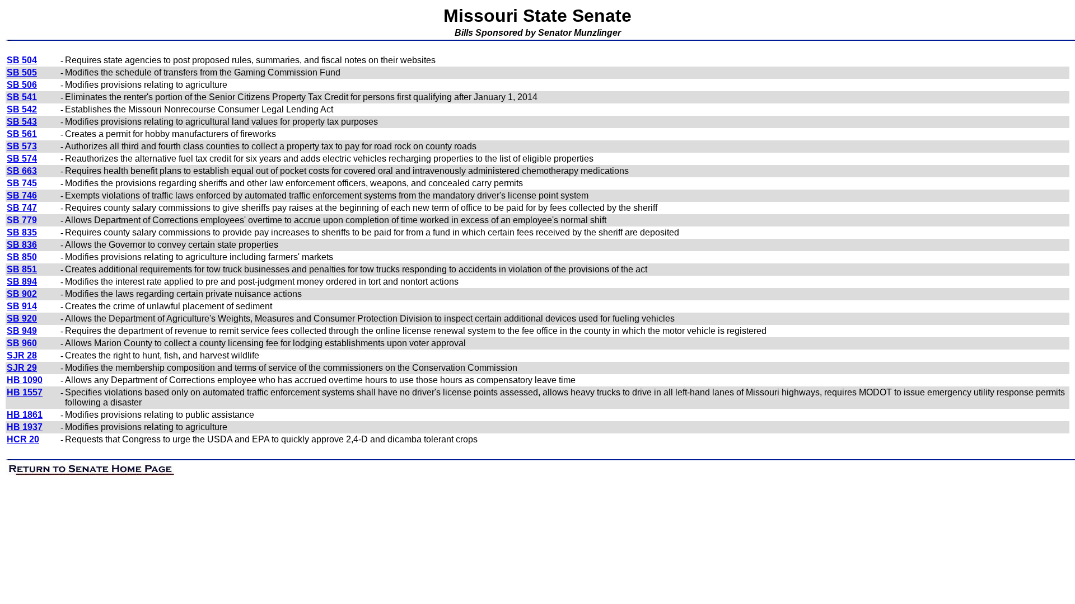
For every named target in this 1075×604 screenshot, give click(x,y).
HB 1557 (25, 392)
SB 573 (22, 146)
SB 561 (22, 134)
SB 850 (22, 257)
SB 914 (22, 306)
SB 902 (22, 294)
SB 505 (22, 72)
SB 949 (22, 331)
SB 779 (22, 220)
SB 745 (22, 183)
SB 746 (22, 195)
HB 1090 (25, 380)
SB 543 (22, 121)
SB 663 (22, 171)
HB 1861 (25, 414)
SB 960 (22, 343)
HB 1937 (25, 427)
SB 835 (22, 232)
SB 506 (22, 84)
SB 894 (22, 281)
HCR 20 (23, 439)
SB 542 (22, 109)
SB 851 (22, 269)
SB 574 (22, 158)
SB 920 (22, 318)
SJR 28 (22, 355)
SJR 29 (22, 367)
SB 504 (22, 60)
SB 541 (22, 97)
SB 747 (22, 208)
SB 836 (22, 244)
